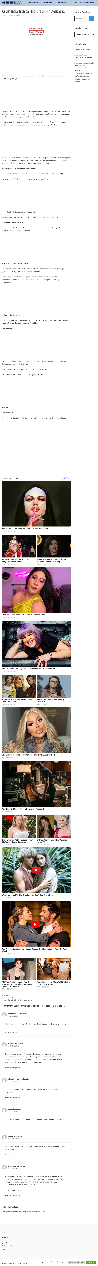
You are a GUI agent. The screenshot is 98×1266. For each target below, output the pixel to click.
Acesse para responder (12, 1032)
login (20, 1212)
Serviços (48, 3)
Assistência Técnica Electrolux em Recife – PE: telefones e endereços (83, 57)
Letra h (6, 996)
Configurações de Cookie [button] (76, 1262)
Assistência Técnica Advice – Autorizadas (18, 1000)
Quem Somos (62, 3)
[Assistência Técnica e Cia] (12, 3)
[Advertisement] (36, 60)
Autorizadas (34, 3)
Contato (4, 1249)
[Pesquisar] (91, 18)
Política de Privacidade (83, 3)
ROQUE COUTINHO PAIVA (19, 1166)
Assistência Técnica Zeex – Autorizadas (17, 998)
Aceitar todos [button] (90, 1262)
